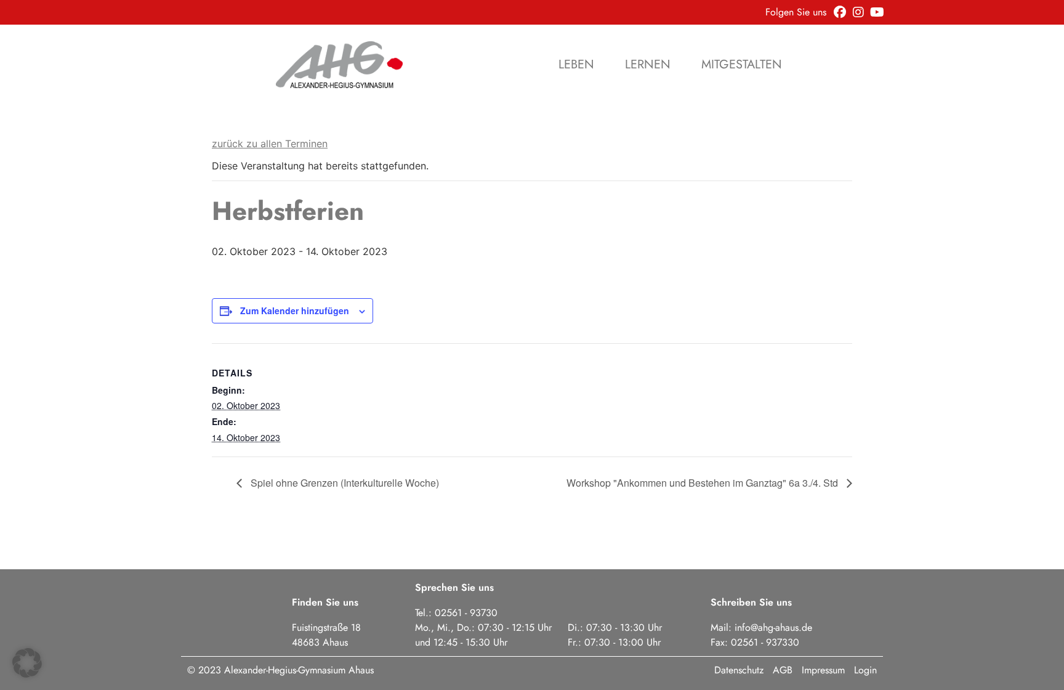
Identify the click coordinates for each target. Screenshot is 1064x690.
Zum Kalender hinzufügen (294, 310)
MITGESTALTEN (741, 64)
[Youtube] (877, 12)
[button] (27, 663)
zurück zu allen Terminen (270, 143)
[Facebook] (840, 12)
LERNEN (648, 64)
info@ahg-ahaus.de (773, 627)
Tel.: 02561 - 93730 (456, 613)
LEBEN (576, 64)
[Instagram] (858, 12)
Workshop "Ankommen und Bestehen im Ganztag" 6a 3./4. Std (703, 483)
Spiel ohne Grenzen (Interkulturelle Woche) (343, 483)
